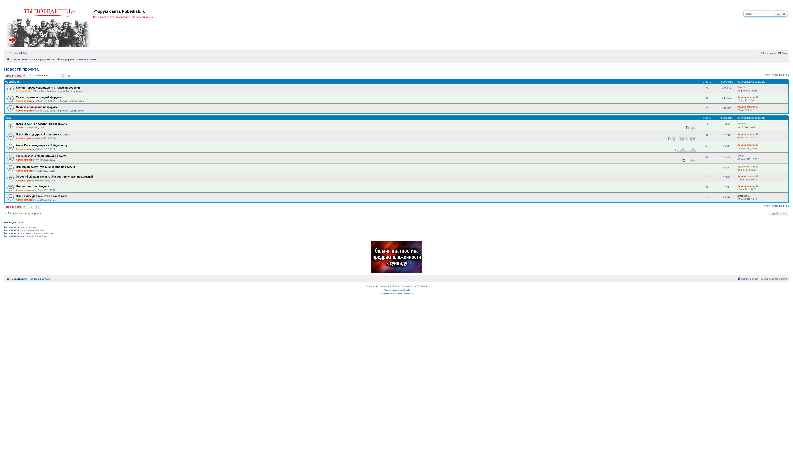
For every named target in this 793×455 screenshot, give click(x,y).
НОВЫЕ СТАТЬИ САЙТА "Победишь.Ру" (42, 123)
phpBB (389, 286)
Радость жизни (74, 91)
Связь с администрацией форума (38, 97)
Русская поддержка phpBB (396, 290)
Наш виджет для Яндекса (32, 186)
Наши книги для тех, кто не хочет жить (42, 196)
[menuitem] (23, 53)
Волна (19, 127)
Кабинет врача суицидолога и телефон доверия (48, 87)
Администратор (25, 101)
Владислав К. (23, 91)
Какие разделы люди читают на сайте (41, 156)
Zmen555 (742, 195)
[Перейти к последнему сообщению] (744, 87)
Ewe (739, 87)
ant (739, 155)
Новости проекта (21, 69)
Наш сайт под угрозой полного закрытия (43, 134)
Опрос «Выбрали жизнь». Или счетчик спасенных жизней (54, 176)
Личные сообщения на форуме (37, 107)
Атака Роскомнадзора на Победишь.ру (42, 145)
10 (694, 139)
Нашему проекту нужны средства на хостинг (45, 166)
